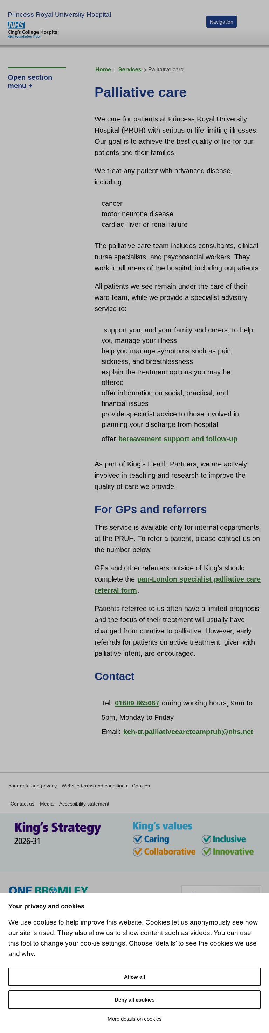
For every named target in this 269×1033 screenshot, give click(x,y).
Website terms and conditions (94, 785)
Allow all (134, 977)
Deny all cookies (134, 1000)
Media (47, 804)
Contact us (22, 804)
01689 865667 (137, 703)
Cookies (141, 785)
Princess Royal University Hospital (59, 14)
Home (103, 69)
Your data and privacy (32, 785)
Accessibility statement (84, 804)
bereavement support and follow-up (177, 439)
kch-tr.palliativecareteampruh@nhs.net (188, 732)
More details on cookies (135, 1019)
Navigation (221, 21)
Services (130, 69)
